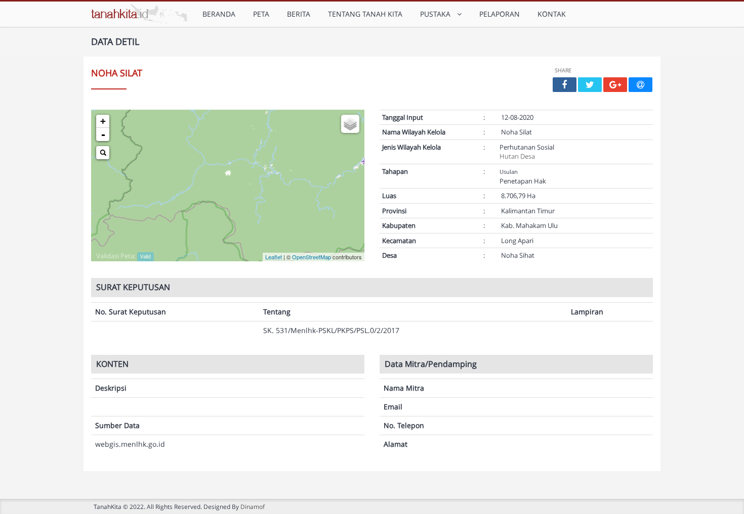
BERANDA (218, 14)
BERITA (298, 14)
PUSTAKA (437, 14)
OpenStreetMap (311, 257)
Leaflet (273, 257)
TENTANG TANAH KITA (365, 14)
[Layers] (350, 124)
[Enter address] (102, 152)
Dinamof (252, 506)
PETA (261, 14)
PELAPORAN (499, 14)
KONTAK (552, 14)
